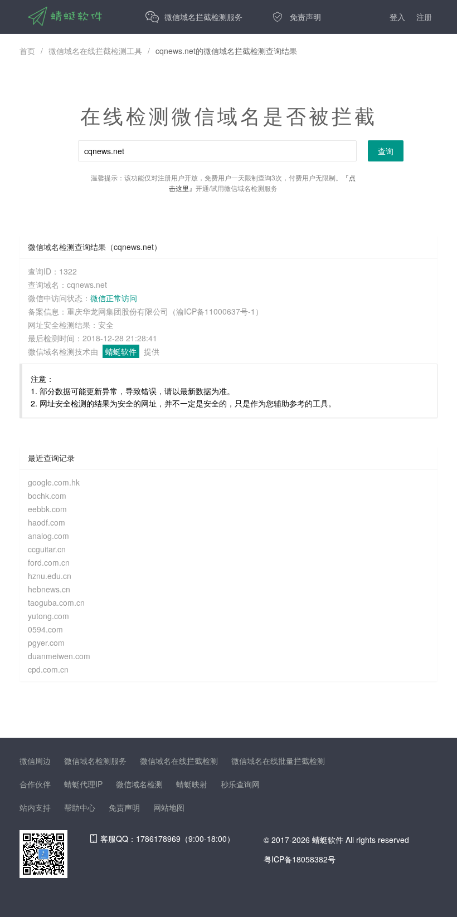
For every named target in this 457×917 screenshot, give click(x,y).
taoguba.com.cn (56, 602)
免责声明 (305, 16)
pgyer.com (46, 642)
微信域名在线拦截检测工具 (95, 50)
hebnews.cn (49, 589)
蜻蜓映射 (191, 783)
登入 (397, 16)
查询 (385, 150)
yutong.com (48, 615)
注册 (424, 16)
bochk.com (47, 495)
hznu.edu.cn (49, 575)
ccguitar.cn (47, 549)
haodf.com (46, 522)
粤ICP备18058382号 (300, 859)
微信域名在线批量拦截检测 (278, 760)
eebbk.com (47, 508)
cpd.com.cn (48, 669)
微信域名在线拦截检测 (179, 760)
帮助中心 (79, 807)
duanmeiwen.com (59, 655)
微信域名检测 (139, 783)
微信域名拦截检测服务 (203, 16)
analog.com (48, 535)
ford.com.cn (49, 562)
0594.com (45, 629)
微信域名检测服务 (95, 760)
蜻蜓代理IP (83, 783)
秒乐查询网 (240, 783)
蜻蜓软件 (121, 351)
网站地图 (168, 807)
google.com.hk (54, 482)
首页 (27, 50)
